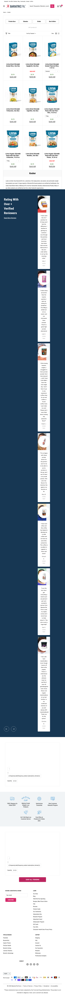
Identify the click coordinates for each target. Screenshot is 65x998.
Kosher (9, 12)
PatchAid (5, 938)
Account (37, 943)
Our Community (37, 911)
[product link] (44, 232)
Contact (27, 1)
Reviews (15, 1)
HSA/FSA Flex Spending (39, 899)
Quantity (9, 781)
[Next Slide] (13, 729)
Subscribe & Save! (37, 919)
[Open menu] (4, 6)
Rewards (6, 1)
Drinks (39, 21)
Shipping (37, 938)
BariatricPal (6, 940)
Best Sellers (52, 21)
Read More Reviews (10, 218)
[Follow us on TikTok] (37, 964)
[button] (58, 6)
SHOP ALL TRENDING (32, 880)
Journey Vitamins (7, 950)
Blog (19, 1)
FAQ (34, 904)
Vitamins (25, 21)
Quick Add (13, 77)
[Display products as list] (58, 33)
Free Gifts (11, 1)
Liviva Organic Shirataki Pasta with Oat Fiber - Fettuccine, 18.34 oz (13, 155)
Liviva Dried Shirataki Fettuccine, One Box (13, 110)
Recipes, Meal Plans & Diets (40, 901)
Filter (9, 33)
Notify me (32, 77)
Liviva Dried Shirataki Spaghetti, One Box (32, 65)
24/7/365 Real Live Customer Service (25, 818)
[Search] (52, 6)
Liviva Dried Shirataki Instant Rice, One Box (13, 65)
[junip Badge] (32, 967)
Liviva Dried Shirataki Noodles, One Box (32, 154)
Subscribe (12, 900)
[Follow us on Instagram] (31, 964)
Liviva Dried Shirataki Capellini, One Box (32, 110)
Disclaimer (46, 986)
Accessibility (54, 986)
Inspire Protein (7, 943)
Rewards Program (37, 916)
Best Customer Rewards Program (53, 804)
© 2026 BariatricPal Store (14, 986)
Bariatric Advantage (8, 953)
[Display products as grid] (56, 33)
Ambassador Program (38, 922)
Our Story (35, 894)
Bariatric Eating (7, 948)
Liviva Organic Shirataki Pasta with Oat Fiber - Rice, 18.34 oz (52, 111)
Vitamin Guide (36, 909)
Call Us (31, 1)
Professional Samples (40, 956)
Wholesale (38, 953)
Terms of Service (27, 986)
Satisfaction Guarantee (39, 804)
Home (4, 12)
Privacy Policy (38, 986)
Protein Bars (12, 21)
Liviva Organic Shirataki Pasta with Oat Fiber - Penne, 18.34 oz (52, 155)
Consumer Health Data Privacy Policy (42, 929)
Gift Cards (35, 924)
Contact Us (38, 945)
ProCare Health (7, 945)
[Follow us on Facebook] (27, 964)
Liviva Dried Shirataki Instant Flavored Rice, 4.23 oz (52, 66)
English (5, 973)
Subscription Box (37, 914)
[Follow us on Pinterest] (34, 964)
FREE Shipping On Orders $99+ (12, 804)
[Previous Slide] (6, 729)
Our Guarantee (39, 948)
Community (22, 1)
